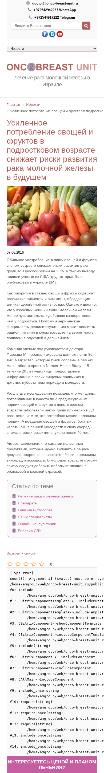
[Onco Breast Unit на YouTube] (60, 34)
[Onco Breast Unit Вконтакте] (52, 34)
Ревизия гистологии (35, 510)
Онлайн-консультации (37, 524)
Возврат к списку (21, 553)
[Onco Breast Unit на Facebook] (45, 34)
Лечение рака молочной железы (46, 496)
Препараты (28, 503)
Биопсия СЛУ (29, 531)
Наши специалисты (35, 517)
